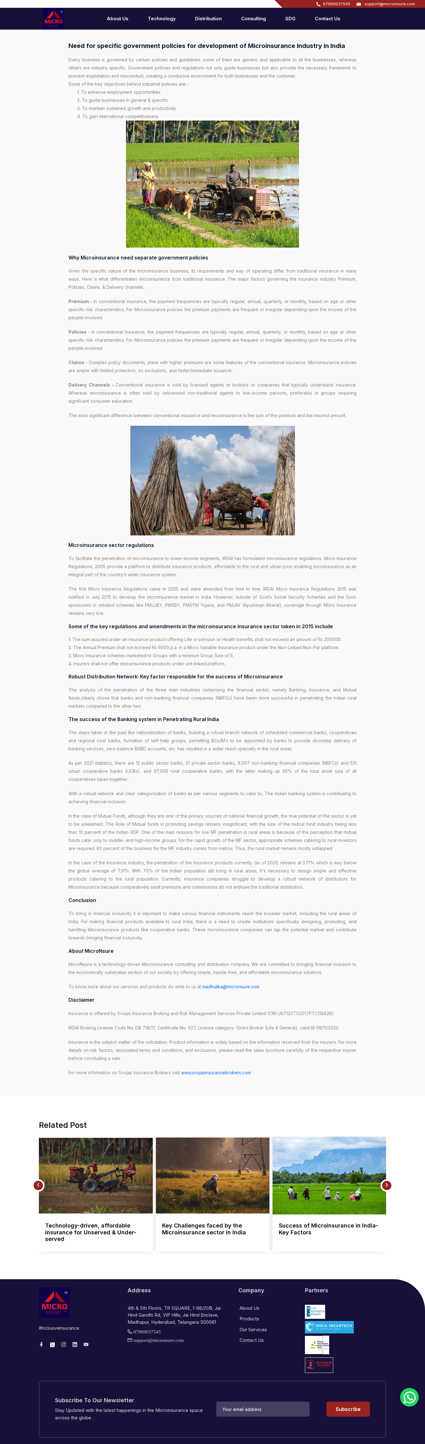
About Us (117, 18)
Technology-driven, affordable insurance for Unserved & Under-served (90, 1232)
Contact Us (327, 18)
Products (248, 1319)
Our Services (252, 1329)
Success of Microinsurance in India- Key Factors (328, 1229)
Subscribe (348, 1409)
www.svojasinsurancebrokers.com (216, 1072)
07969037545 (336, 3)
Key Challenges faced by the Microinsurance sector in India (204, 1229)
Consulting (253, 18)
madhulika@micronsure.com (230, 986)
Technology (162, 18)
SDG (290, 18)
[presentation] (38, 1185)
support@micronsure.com (390, 3)
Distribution (208, 18)
